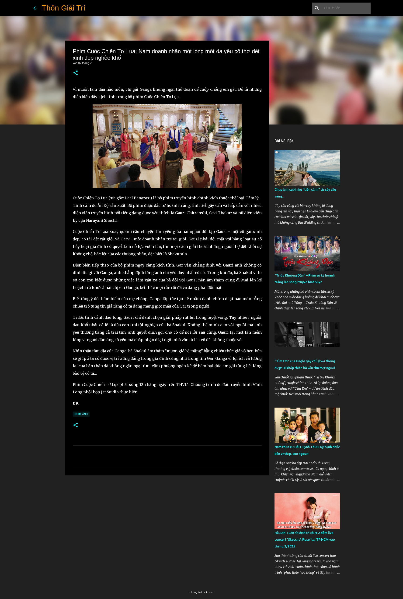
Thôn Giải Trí (63, 8)
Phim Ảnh (81, 413)
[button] (75, 73)
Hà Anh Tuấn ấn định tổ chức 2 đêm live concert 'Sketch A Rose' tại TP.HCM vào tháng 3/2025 (304, 539)
